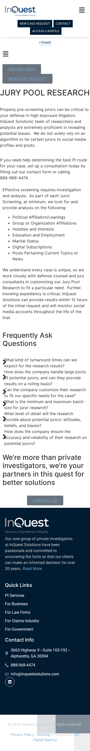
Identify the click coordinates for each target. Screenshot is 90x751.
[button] (65, 11)
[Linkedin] (9, 682)
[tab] (45, 363)
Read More (32, 568)
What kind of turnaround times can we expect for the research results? (40, 362)
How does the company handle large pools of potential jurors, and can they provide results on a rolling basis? (45, 377)
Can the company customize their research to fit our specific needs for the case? (45, 392)
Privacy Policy (22, 734)
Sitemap (43, 734)
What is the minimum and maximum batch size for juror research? (44, 404)
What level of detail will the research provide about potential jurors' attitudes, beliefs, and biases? (42, 419)
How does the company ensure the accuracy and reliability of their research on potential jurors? (45, 437)
